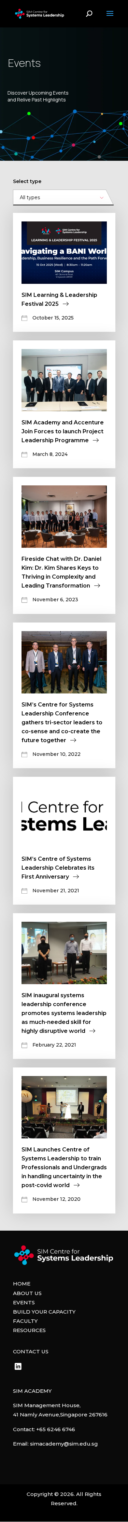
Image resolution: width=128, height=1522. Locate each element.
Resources (29, 1330)
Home (21, 1283)
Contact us (30, 1351)
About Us (27, 1293)
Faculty (25, 1321)
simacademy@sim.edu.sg (64, 1443)
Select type (27, 181)
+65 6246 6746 (55, 1429)
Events (24, 1302)
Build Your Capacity (44, 1311)
